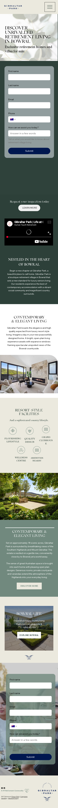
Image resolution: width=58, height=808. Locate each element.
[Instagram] (2, 788)
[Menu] (50, 7)
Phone (11, 113)
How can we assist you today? (23, 127)
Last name (13, 85)
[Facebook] (4, 788)
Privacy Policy (15, 796)
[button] (29, 586)
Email (11, 99)
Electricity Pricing (13, 798)
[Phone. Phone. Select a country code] (13, 119)
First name (13, 71)
